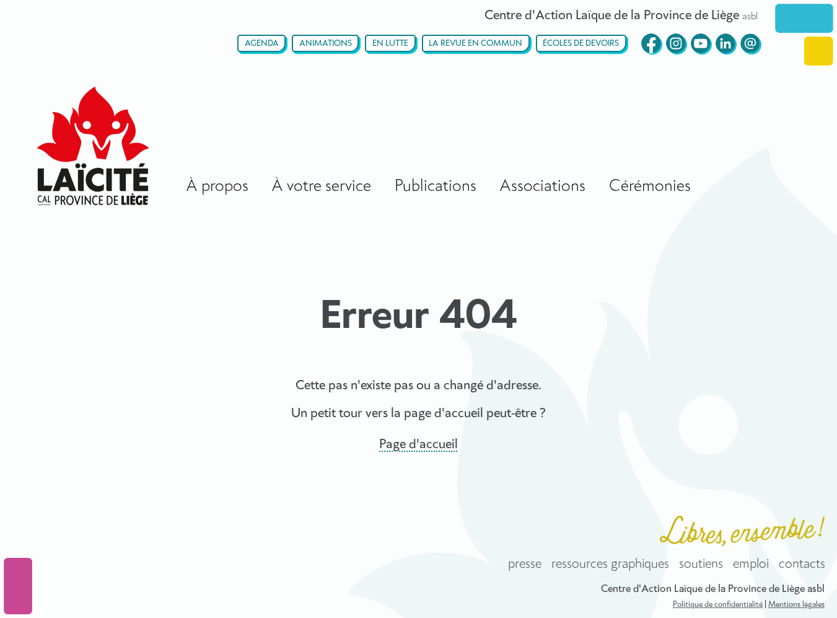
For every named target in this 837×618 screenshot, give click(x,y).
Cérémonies (650, 186)
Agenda (262, 43)
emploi (751, 564)
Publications (435, 186)
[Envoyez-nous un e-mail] (750, 43)
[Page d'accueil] (93, 146)
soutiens (701, 564)
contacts (802, 564)
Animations (325, 43)
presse (524, 564)
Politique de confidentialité (718, 604)
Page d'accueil (418, 444)
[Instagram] (676, 43)
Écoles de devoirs (581, 43)
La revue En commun (475, 43)
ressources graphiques (610, 564)
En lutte (390, 43)
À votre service (321, 186)
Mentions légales (796, 604)
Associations (542, 186)
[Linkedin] (725, 43)
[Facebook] (651, 43)
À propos (217, 186)
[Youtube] (700, 43)
